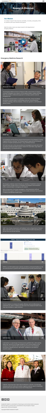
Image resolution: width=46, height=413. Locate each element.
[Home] (9, 1)
